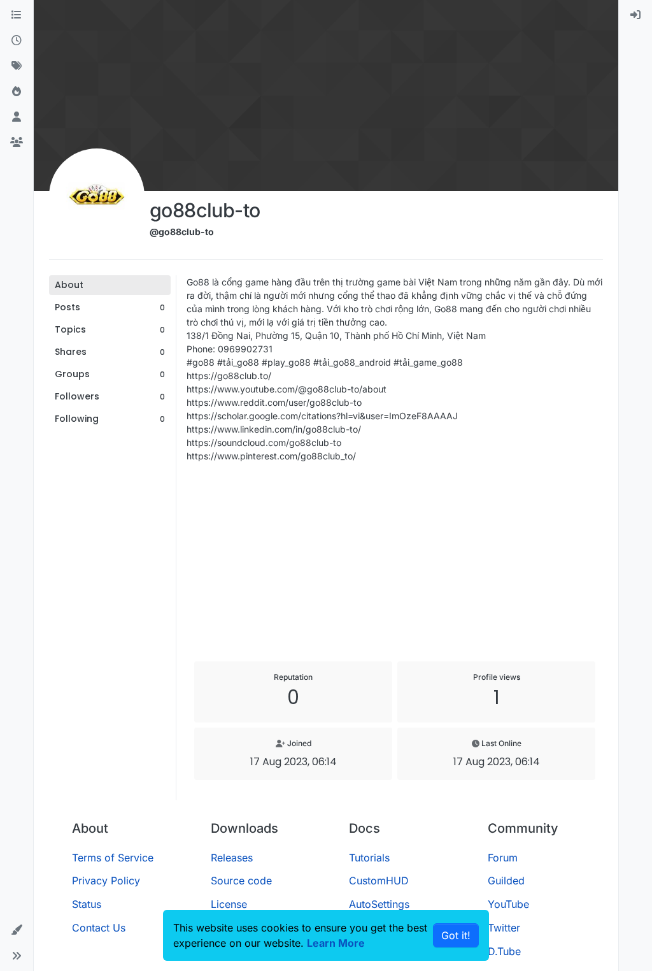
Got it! (456, 935)
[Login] (635, 15)
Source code (241, 880)
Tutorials (369, 857)
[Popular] (16, 92)
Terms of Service (112, 857)
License (229, 904)
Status (86, 904)
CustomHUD (379, 880)
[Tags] (16, 66)
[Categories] (16, 15)
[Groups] (16, 143)
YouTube (508, 904)
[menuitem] (635, 15)
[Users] (16, 117)
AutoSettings (379, 904)
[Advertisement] (395, 562)
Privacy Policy (106, 880)
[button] (16, 930)
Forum (503, 857)
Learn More (336, 943)
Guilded (506, 880)
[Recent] (16, 41)
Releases (232, 857)
